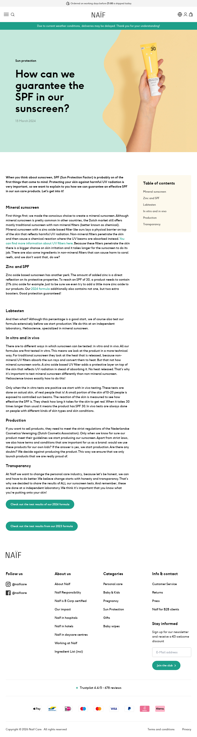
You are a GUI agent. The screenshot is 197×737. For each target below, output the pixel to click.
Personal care (113, 584)
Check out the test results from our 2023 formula (42, 526)
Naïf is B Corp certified (71, 601)
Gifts (106, 618)
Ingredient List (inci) (69, 652)
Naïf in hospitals (66, 618)
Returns (157, 592)
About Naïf (62, 584)
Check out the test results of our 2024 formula (40, 504)
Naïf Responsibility (68, 592)
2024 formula (40, 289)
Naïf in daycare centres (71, 635)
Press (156, 601)
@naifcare (19, 584)
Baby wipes (111, 626)
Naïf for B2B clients (165, 609)
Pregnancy (111, 601)
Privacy (186, 729)
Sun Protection (113, 609)
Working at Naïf (66, 643)
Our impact (63, 609)
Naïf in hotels (64, 626)
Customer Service (164, 584)
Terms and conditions (161, 729)
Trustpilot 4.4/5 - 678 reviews (98, 688)
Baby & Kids (111, 592)
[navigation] (6, 14)
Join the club (165, 665)
